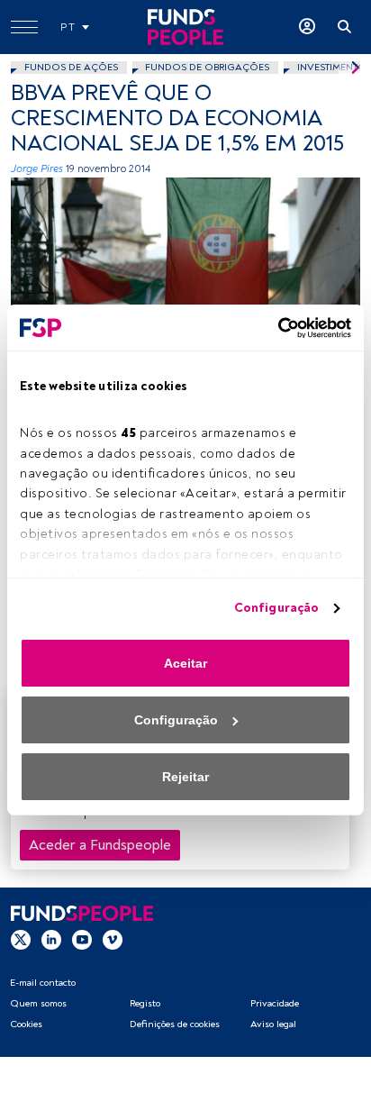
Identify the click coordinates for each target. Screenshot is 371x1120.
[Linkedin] (51, 938)
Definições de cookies (175, 1024)
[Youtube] (82, 938)
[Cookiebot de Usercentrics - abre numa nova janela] (272, 328)
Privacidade (274, 1003)
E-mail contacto (43, 982)
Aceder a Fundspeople (100, 845)
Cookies (26, 1024)
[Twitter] (21, 938)
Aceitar (185, 663)
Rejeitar (185, 776)
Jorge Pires (37, 169)
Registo (145, 1003)
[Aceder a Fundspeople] (307, 27)
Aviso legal (273, 1024)
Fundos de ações (71, 67)
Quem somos (38, 1003)
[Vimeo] (112, 938)
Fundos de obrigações (207, 67)
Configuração (276, 607)
